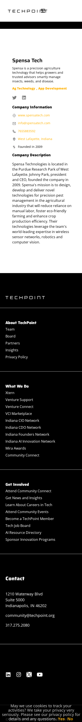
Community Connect (22, 455)
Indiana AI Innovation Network (30, 441)
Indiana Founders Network (27, 434)
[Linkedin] (8, 674)
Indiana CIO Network (22, 420)
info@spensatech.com (34, 123)
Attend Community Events (27, 511)
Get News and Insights (23, 497)
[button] (43, 11)
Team (10, 329)
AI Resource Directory (23, 532)
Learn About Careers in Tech (28, 504)
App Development (52, 88)
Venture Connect (19, 406)
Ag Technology (23, 88)
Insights (11, 350)
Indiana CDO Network (23, 427)
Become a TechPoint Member (29, 518)
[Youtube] (39, 674)
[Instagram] (18, 674)
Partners (12, 343)
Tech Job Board (17, 525)
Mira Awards (15, 448)
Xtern (9, 392)
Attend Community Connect (28, 491)
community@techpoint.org (30, 615)
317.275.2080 (17, 625)
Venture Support (19, 399)
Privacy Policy (16, 357)
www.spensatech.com (34, 115)
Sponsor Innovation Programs (30, 539)
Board (10, 336)
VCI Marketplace (18, 413)
